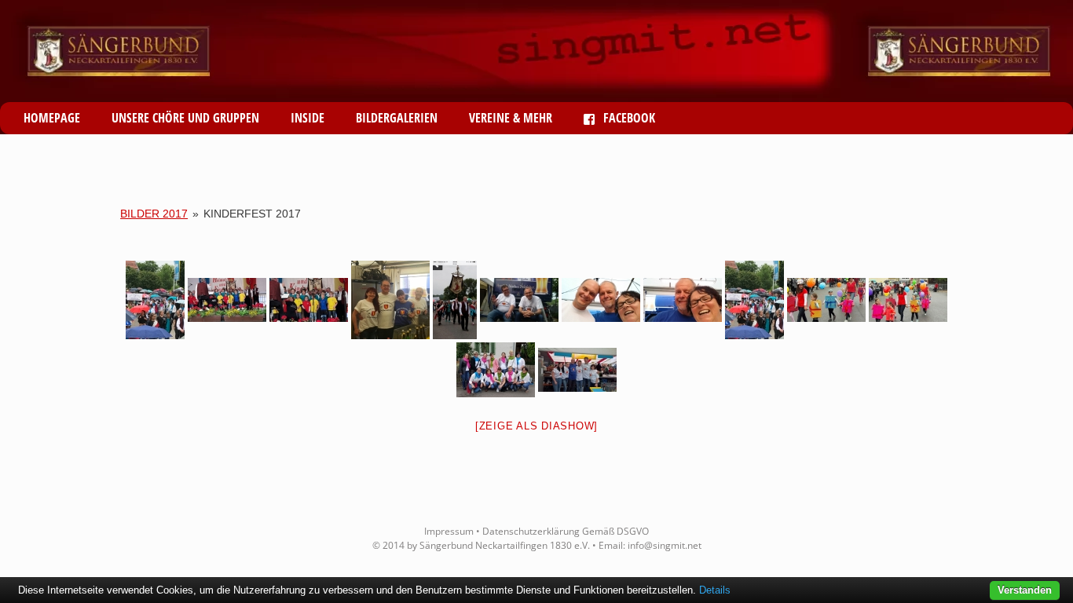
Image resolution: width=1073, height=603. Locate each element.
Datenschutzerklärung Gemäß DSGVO (565, 531)
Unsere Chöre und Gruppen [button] (185, 117)
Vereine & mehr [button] (510, 117)
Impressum (449, 531)
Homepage (52, 117)
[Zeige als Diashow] (536, 426)
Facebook (627, 117)
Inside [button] (307, 117)
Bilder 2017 (154, 213)
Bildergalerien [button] (397, 117)
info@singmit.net (664, 545)
